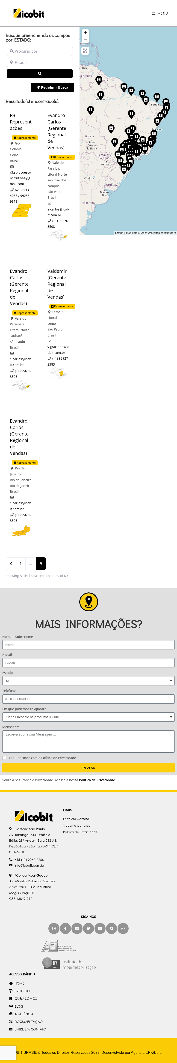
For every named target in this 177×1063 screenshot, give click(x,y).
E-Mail (7, 654)
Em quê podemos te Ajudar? (24, 709)
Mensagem (10, 727)
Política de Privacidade (97, 780)
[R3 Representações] (131, 114)
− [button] (85, 39)
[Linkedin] (77, 928)
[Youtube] (100, 928)
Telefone (9, 690)
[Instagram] (53, 928)
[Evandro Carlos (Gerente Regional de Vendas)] (144, 149)
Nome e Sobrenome (17, 636)
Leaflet (119, 232)
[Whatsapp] (123, 928)
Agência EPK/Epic (146, 1052)
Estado (7, 672)
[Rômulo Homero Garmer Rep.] (120, 161)
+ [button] (85, 32)
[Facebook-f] (65, 928)
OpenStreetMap (150, 232)
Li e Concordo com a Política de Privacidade (42, 758)
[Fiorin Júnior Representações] (118, 155)
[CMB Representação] (145, 100)
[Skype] (111, 928)
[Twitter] (88, 928)
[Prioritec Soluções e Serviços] (124, 170)
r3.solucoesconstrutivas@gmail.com (20, 178)
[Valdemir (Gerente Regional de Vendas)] (131, 91)
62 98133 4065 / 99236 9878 (20, 196)
